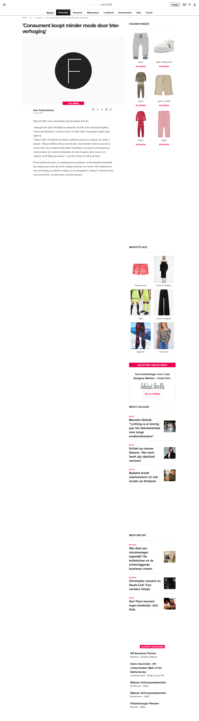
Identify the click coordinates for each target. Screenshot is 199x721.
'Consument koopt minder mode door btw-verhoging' (66, 18)
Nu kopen (141, 66)
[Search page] (189, 4)
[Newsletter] (184, 4)
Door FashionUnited (43, 110)
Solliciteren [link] (152, 393)
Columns (39, 18)
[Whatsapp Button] (111, 109)
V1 (31, 18)
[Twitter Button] (93, 109)
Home (24, 18)
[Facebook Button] (97, 109)
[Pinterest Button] (106, 109)
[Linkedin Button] (102, 109)
